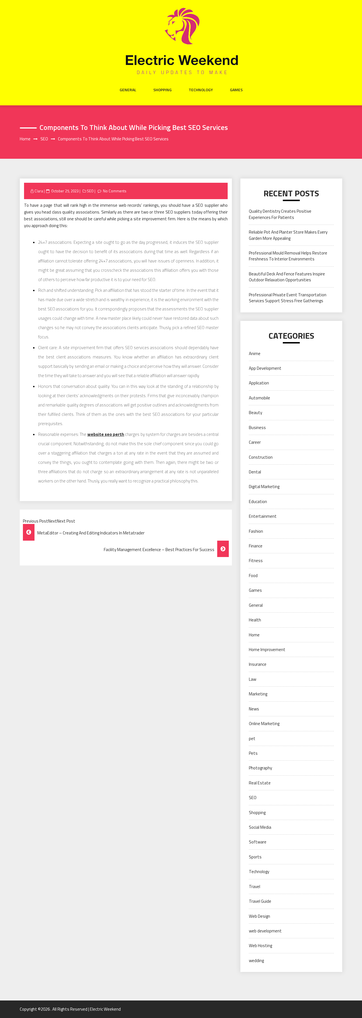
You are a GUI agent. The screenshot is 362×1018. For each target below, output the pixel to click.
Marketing (258, 694)
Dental (255, 472)
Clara (39, 191)
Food (253, 575)
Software (257, 842)
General (128, 90)
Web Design (259, 916)
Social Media (260, 827)
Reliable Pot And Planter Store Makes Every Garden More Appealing (288, 235)
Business (257, 427)
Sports (255, 857)
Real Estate (260, 783)
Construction (261, 457)
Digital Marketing (264, 486)
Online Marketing (264, 723)
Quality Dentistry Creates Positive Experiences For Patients (280, 214)
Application (259, 383)
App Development (265, 368)
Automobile (259, 398)
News (254, 709)
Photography (260, 768)
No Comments (114, 191)
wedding (256, 960)
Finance (255, 546)
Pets (253, 753)
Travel (254, 886)
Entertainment (263, 516)
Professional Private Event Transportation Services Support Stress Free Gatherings (287, 298)
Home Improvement (267, 649)
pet (252, 738)
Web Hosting (260, 945)
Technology (201, 90)
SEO (90, 191)
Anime (254, 353)
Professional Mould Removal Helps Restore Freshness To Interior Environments (288, 256)
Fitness (256, 560)
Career (255, 442)
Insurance (257, 664)
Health (255, 620)
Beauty (255, 412)
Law (252, 679)
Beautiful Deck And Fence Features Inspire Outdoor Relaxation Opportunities (287, 277)
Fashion (256, 531)
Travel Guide (260, 901)
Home (254, 635)
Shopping (162, 90)
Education (258, 501)
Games (236, 90)
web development (265, 931)
